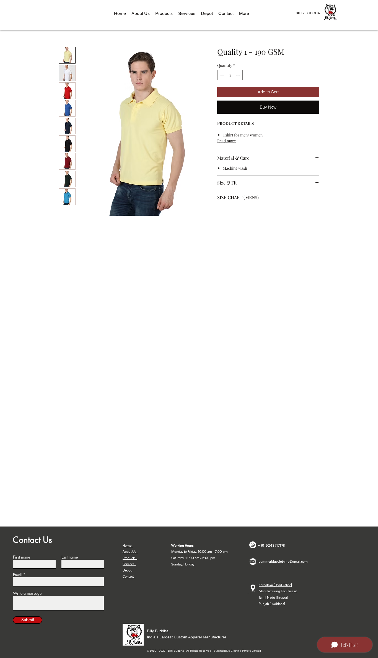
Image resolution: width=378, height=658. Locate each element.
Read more (226, 140)
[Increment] (238, 75)
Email (17, 575)
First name (21, 557)
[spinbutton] (230, 75)
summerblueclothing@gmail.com (283, 562)
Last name (69, 557)
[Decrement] (221, 75)
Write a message (27, 593)
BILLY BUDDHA (308, 13)
